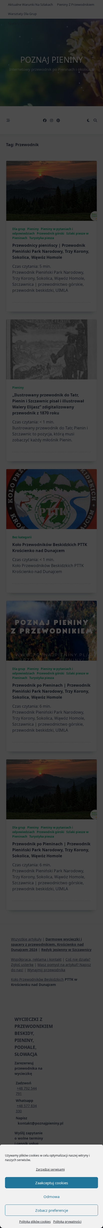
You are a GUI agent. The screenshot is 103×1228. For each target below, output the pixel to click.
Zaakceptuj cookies (51, 1182)
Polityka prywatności (67, 1222)
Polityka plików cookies (35, 1222)
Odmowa (52, 1196)
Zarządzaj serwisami (50, 1169)
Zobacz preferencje (51, 1210)
